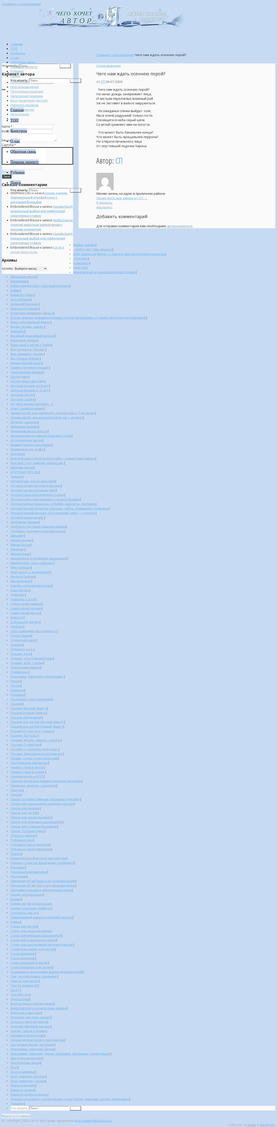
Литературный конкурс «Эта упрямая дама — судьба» (52, 513)
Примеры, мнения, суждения (33, 785)
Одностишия (20, 635)
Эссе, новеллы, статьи (27, 1081)
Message (9, 140)
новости (16, 617)
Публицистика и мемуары (30, 849)
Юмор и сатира (22, 1090)
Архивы (7, 268)
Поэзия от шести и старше (31, 731)
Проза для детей (23, 812)
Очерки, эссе (20, 653)
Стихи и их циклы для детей (32, 949)
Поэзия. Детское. (23, 735)
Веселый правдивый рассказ (32, 335)
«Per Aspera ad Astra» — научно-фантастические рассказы (119, 254)
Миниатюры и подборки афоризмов (38, 558)
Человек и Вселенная (27, 1035)
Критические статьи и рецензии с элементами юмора (52, 458)
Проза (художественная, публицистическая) (45, 799)
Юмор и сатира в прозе (28, 1094)
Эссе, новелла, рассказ (27, 1076)
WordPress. (267, 1125)
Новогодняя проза (24, 613)
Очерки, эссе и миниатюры (31, 658)
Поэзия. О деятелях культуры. (34, 749)
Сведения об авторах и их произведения (42, 881)
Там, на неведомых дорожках (33, 976)
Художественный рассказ (30, 1026)
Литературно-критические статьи (37, 494)
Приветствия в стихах (27, 772)
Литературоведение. (27, 517)
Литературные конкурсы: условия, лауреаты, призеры (52, 504)
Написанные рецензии (26, 96)
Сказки (15, 899)
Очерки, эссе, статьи (26, 663)
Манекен (17, 549)
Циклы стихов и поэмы (28, 1031)
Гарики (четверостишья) (29, 367)
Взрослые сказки (23, 340)
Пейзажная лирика (25, 667)
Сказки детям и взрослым (30, 903)
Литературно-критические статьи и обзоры (44, 499)
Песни (15, 681)
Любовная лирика (24, 522)
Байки (15, 290)
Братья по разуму (24, 308)
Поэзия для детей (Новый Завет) (36, 726)
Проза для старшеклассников (33, 826)
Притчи (16, 790)
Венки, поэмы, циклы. (27, 326)
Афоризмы (18, 281)
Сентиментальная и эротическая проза (41, 890)
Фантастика (19, 999)
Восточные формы (24, 358)
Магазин (17, 535)
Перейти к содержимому (21, 4)
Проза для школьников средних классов (41, 803)
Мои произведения (24, 87)
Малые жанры (84, 245)
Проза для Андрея (24, 808)
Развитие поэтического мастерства (38, 858)
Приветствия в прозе (27, 767)
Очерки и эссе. (21, 649)
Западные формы (24, 426)
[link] (15, 76)
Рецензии (18, 876)
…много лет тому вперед (92, 249)
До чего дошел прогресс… (30, 404)
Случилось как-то (23, 912)
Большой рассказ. (24, 304)
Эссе (13, 1067)
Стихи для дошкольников (30, 931)
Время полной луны (25, 363)
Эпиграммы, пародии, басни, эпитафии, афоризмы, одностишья (60, 1053)
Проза (15, 794)
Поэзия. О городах (25, 744)
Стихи (15, 922)
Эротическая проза (25, 1062)
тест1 (14, 990)
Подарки (17, 694)
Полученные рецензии (26, 91)
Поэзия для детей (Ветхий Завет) (37, 722)
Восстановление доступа (28, 100)
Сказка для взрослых (26, 894)
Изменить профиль (24, 105)
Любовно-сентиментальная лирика (38, 526)
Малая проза (20, 544)
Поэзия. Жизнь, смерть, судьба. (35, 740)
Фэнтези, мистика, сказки (30, 1017)
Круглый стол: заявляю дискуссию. (37, 463)
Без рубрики (20, 299)
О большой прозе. (24, 622)
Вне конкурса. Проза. (26, 354)
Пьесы (15, 853)
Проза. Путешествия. (27, 831)
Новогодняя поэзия (25, 608)
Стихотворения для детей (31, 967)
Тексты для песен (24, 981)
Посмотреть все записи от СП (121, 198)
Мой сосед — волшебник (30, 572)
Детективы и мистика (27, 381)
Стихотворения (22, 958)
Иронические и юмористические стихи (40, 435)
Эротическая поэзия (26, 1058)
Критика (16, 454)
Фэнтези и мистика (25, 1012)
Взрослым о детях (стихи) (30, 344)
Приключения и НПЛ (26, 776)
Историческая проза (26, 440)
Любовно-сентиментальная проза (37, 531)
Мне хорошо (20, 567)
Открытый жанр (22, 640)
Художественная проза (28, 1021)
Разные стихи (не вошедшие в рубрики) (42, 862)
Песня (15, 685)
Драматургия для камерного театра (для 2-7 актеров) (52, 413)
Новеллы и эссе (22, 599)
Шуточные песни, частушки (32, 1044)
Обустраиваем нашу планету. (33, 631)
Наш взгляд (19, 590)
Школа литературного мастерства (37, 1040)
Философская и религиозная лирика (38, 1008)
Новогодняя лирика (25, 603)
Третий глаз (19, 994)
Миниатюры (19, 553)
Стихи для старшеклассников (33, 940)
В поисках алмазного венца (31, 313)
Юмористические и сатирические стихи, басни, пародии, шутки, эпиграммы (69, 1099)
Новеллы (17, 594)
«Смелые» (81, 263)
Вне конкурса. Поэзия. (27, 349)
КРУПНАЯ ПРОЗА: (24, 472)
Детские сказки (22, 399)
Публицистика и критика (29, 844)
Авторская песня (23, 276)
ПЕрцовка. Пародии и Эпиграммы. (36, 676)
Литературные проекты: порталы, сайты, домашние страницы (59, 508)
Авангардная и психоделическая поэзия (104, 272)
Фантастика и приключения (31, 1003)
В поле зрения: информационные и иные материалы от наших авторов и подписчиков (78, 317)
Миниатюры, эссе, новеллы (31, 563)
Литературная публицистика (32, 490)
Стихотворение (122, 55)
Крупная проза (21, 467)
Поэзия (16, 703)
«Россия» (80, 258)
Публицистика (21, 840)
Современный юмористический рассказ (41, 917)
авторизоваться (179, 226)
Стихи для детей (23, 926)
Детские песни (22, 394)
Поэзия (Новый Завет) (28, 713)
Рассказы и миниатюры (28, 872)
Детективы (19, 376)
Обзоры (16, 626)
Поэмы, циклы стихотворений (34, 758)
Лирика (16, 476)
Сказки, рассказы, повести (30, 908)
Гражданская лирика (26, 372)
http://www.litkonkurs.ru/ (93, 1120)
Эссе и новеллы (22, 1071)
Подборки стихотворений (30, 699)
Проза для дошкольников (30, 817)
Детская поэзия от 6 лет (29, 390)
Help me (79, 267)
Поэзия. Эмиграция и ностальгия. (36, 753)
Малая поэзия (21, 540)
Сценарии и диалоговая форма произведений (46, 971)
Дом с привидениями (26, 408)
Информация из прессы (28, 431)
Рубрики (17, 1103)
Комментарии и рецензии (30, 444)
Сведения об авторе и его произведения (42, 885)
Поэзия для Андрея (25, 717)
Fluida (251, 1125)
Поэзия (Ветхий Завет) (28, 708)
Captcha (9, 145)
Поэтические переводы (29, 762)
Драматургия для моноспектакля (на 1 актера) (46, 417)
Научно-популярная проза (30, 585)
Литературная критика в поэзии (35, 485)
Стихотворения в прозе (28, 962)
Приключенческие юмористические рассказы (45, 781)
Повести (17, 690)
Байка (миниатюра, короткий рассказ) (39, 285)
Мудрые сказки (22, 576)
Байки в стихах (22, 295)
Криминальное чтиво (26, 449)
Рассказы (17, 867)
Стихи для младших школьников (35, 935)
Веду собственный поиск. (30, 322)
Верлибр (17, 331)
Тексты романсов (23, 985)
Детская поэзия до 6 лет (29, 385)
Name (7, 126)
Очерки (16, 644)
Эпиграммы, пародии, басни (32, 1049)
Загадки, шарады (23, 422)
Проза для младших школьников (36, 822)
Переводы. (19, 672)
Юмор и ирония (22, 1085)
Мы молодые (20, 581)
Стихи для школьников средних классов (41, 944)
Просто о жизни (23, 835)
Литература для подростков (32, 481)
